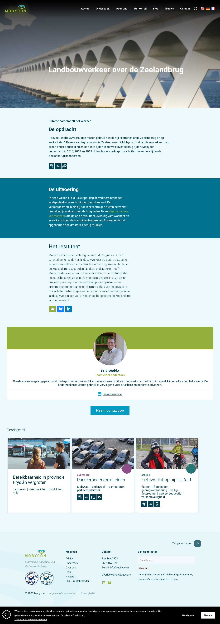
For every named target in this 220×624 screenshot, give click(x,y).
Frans (213, 9)
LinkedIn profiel (112, 394)
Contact (185, 8)
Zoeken (195, 9)
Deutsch (208, 9)
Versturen (143, 568)
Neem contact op (110, 410)
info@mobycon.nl (119, 567)
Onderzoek (103, 8)
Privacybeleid (88, 593)
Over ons (121, 8)
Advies (85, 8)
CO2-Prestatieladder (77, 581)
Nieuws (169, 8)
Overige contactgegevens (116, 574)
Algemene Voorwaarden (62, 593)
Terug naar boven (182, 543)
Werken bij (140, 8)
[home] (15, 11)
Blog (155, 8)
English (203, 9)
